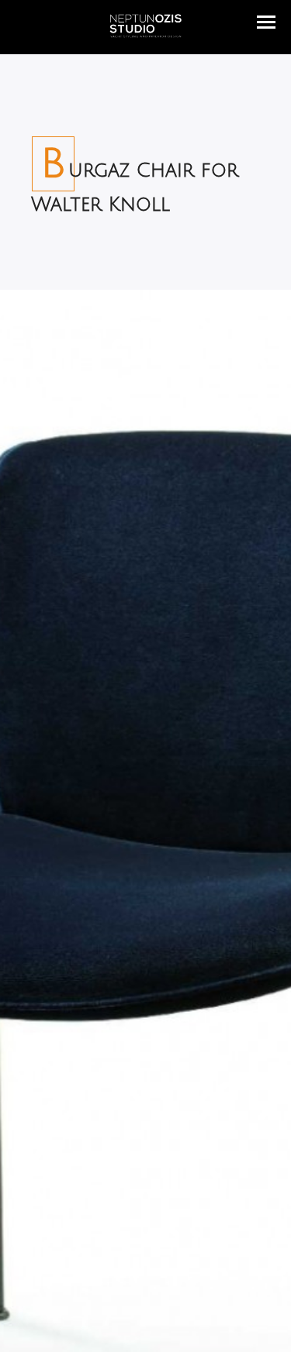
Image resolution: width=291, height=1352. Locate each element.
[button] (266, 22)
